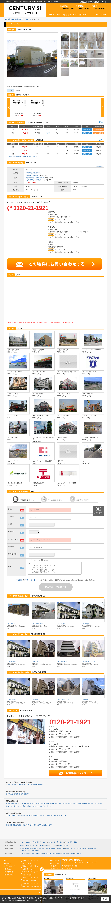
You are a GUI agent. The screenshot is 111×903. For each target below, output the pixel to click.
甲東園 (60, 845)
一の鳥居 (53, 815)
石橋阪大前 (39, 853)
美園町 (17, 803)
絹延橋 (28, 815)
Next (56, 57)
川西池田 (35, 176)
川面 (45, 845)
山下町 (49, 806)
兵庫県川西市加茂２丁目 (33, 173)
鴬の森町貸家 (86, 623)
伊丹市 (21, 794)
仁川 (45, 853)
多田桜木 (84, 803)
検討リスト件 (100, 2)
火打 (96, 803)
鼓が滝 (65, 803)
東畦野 (43, 803)
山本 (31, 825)
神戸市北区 (9, 794)
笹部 (17, 806)
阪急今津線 (40, 848)
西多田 (34, 806)
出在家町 (23, 806)
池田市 (28, 842)
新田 (39, 803)
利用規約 (20, 580)
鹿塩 (41, 845)
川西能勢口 (38, 180)
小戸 (35, 803)
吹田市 (62, 842)
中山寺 (49, 825)
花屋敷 (8, 803)
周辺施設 (54, 866)
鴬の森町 (91, 803)
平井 (55, 845)
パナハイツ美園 (61, 623)
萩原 (31, 803)
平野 (14, 806)
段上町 (32, 845)
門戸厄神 (64, 853)
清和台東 (9, 806)
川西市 (39, 842)
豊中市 (56, 842)
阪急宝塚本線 (30, 178)
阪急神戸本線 (92, 848)
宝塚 (21, 853)
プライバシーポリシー (32, 580)
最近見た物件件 (87, 2)
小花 (21, 803)
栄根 (47, 803)
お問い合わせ (98, 129)
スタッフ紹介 (55, 863)
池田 (35, 825)
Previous (8, 57)
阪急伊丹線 (68, 848)
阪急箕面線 (60, 848)
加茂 (12, 803)
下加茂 (75, 803)
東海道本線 (35, 850)
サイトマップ (9, 872)
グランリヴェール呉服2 (63, 699)
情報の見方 (100, 166)
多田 (44, 815)
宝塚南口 (78, 853)
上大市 (26, 845)
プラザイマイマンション (89, 661)
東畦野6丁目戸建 (93, 895)
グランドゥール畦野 (38, 623)
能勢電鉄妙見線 (51, 848)
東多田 (70, 803)
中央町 (52, 803)
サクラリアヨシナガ (50, 895)
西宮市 (16, 794)
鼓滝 (41, 815)
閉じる (105, 899)
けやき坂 (39, 806)
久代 (60, 803)
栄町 (56, 803)
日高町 (29, 806)
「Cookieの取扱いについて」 (22, 900)
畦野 (58, 815)
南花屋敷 (26, 803)
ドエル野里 (85, 699)
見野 (44, 806)
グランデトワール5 (62, 661)
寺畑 (79, 803)
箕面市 (50, 842)
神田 (37, 845)
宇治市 (76, 842)
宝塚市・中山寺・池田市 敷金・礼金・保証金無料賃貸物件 (24, 784)
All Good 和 (12, 623)
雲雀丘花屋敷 (39, 178)
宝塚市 (26, 794)
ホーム (7, 860)
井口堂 (50, 845)
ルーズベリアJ (36, 661)
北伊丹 (8, 815)
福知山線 (28, 176)
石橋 (21, 845)
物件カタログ (9, 875)
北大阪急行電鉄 (25, 850)
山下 (62, 815)
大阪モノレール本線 (80, 848)
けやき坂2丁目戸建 (72, 895)
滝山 (32, 815)
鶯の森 (36, 815)
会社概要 (8, 863)
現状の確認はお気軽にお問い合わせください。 (23, 156)
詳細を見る (87, 129)
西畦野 (100, 803)
